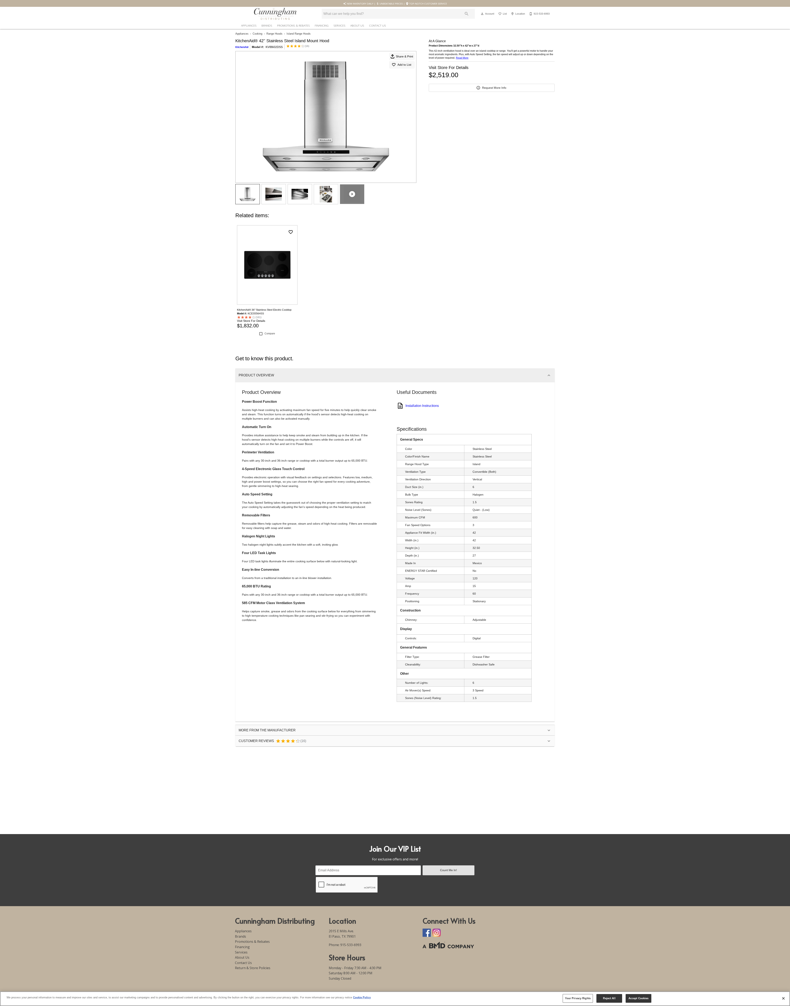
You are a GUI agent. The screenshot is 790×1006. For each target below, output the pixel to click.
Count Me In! (448, 870)
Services (339, 25)
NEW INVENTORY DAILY (359, 3)
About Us (357, 25)
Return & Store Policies (252, 968)
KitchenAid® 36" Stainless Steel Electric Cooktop (264, 309)
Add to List (404, 64)
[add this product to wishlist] (291, 232)
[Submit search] (466, 14)
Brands (266, 25)
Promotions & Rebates (293, 25)
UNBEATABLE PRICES (391, 3)
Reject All (609, 998)
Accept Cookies (639, 998)
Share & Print (404, 56)
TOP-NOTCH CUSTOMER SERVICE (428, 3)
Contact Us (377, 25)
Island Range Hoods (299, 33)
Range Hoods (274, 33)
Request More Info (494, 87)
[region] (395, 998)
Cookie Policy (362, 997)
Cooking (257, 33)
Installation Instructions (422, 405)
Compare (270, 333)
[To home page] (275, 14)
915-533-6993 (350, 945)
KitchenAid (241, 47)
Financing (322, 25)
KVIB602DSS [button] (274, 47)
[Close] (783, 998)
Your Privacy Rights (578, 998)
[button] (482, 13)
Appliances (249, 25)
